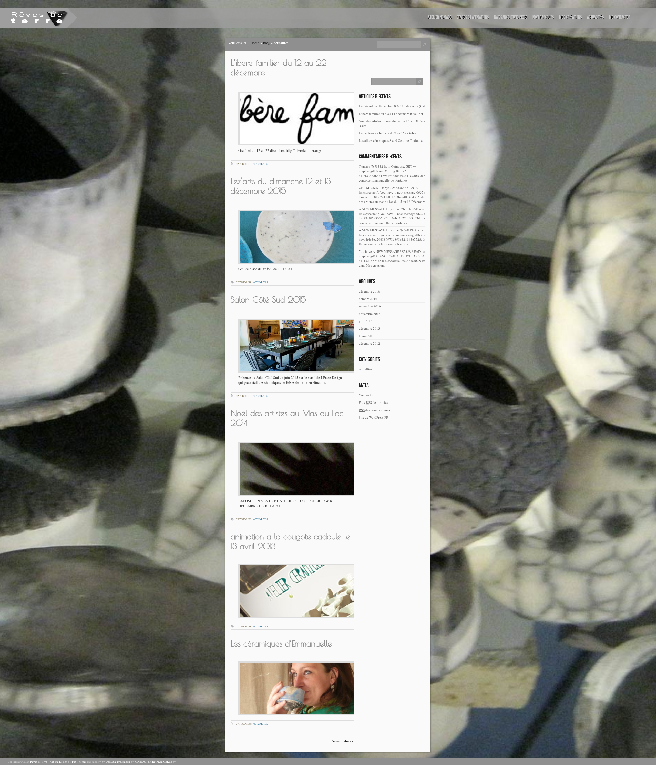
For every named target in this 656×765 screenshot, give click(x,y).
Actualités (595, 17)
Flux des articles (373, 402)
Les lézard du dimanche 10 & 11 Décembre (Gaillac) (395, 106)
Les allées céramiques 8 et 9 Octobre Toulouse (391, 140)
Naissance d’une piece (510, 17)
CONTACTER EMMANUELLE (153, 761)
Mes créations (570, 17)
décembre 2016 (369, 291)
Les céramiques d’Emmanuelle (281, 643)
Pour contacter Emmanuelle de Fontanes (396, 178)
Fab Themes (79, 761)
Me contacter (619, 17)
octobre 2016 (368, 298)
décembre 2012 (369, 343)
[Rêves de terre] (32, 18)
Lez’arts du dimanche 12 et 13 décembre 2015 (281, 186)
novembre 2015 (370, 313)
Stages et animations (473, 17)
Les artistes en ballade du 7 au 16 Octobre (387, 133)
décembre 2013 (369, 328)
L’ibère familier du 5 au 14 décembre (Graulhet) (391, 113)
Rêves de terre (38, 761)
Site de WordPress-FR (373, 417)
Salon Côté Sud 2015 (268, 299)
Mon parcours (543, 17)
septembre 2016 (370, 306)
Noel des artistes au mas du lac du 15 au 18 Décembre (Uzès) (396, 123)
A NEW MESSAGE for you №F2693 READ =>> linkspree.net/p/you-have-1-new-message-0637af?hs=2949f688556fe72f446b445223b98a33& (393, 213)
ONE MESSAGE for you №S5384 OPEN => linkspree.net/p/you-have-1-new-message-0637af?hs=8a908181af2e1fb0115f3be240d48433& (393, 192)
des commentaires (374, 410)
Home (254, 42)
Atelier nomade (440, 17)
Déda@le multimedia (118, 761)
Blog (266, 42)
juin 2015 (365, 321)
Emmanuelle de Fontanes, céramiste (383, 244)
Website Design (58, 761)
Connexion (366, 395)
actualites (260, 164)
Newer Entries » (343, 741)
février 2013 (367, 336)
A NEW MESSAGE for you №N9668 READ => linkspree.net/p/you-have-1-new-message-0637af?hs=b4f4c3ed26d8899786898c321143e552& (393, 235)
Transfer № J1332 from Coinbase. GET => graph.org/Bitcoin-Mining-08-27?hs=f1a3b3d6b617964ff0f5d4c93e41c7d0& (389, 171)
